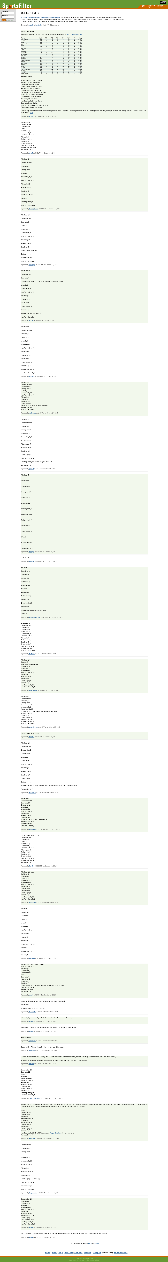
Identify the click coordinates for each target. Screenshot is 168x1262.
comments (151, 5)
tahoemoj (32, 793)
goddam (32, 376)
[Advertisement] (147, 28)
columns (160, 5)
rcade (31, 25)
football (38, 25)
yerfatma (32, 902)
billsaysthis (33, 829)
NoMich (32, 654)
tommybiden (33, 209)
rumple (31, 552)
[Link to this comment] (21, 116)
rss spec (97, 1253)
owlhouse (32, 413)
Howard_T (32, 1012)
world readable (121, 1253)
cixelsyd (32, 265)
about (143, 7)
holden (31, 1021)
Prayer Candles (55, 1133)
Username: (4, 11)
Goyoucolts (33, 1193)
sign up (10, 20)
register (97, 1243)
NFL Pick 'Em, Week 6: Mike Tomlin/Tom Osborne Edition (40, 17)
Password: (4, 15)
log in (90, 1243)
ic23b (31, 321)
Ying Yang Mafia (34, 1098)
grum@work (33, 727)
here (31, 113)
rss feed (87, 1253)
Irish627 (32, 958)
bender (31, 737)
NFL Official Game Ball (74, 35)
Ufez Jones (33, 690)
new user (160, 7)
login (149, 7)
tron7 (31, 153)
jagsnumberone (34, 617)
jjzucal (31, 469)
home (143, 5)
